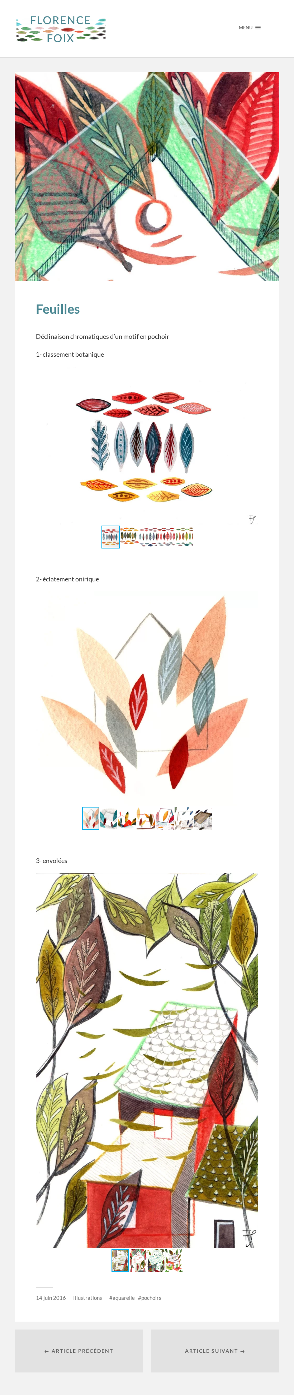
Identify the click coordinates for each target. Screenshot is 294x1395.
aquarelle (124, 1297)
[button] (251, 373)
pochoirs (151, 1297)
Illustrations (87, 1297)
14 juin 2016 (51, 1297)
